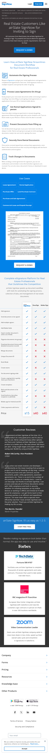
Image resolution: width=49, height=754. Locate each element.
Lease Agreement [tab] (9, 185)
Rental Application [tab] (26, 185)
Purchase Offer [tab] (8, 192)
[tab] (24, 655)
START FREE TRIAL (24, 527)
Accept (24, 749)
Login (30, 4)
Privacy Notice (31, 721)
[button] (46, 4)
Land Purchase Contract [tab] (27, 192)
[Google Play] (17, 701)
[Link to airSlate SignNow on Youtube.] (34, 712)
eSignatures (11, 80)
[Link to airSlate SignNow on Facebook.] (15, 712)
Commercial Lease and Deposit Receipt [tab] (17, 205)
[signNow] (7, 4)
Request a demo (24, 50)
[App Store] (32, 701)
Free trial (38, 4)
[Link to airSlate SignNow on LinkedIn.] (27, 712)
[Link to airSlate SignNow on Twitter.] (21, 712)
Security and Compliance (24, 727)
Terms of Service (16, 721)
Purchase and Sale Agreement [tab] (14, 198)
